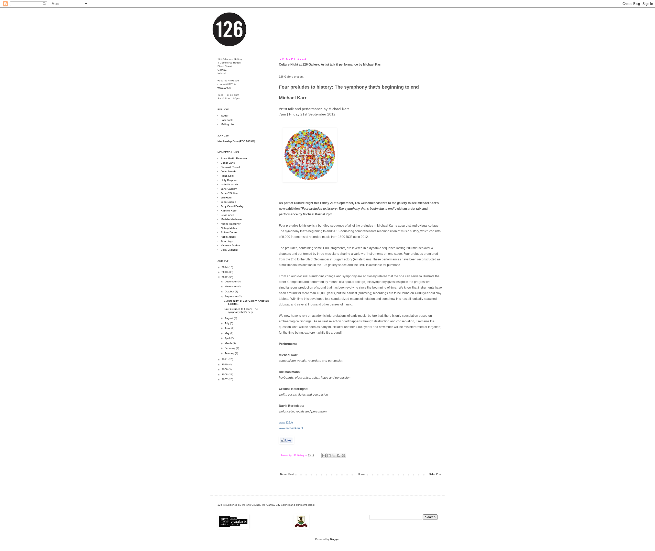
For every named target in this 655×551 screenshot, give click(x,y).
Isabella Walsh (229, 184)
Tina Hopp (227, 241)
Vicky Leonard (229, 249)
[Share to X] (333, 455)
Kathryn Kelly (228, 210)
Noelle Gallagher (231, 223)
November (231, 286)
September (231, 296)
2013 (225, 272)
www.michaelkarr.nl (291, 428)
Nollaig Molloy (229, 228)
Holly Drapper (229, 180)
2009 (225, 369)
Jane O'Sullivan (230, 193)
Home (361, 474)
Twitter (224, 115)
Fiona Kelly (227, 175)
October (230, 291)
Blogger (334, 539)
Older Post (435, 474)
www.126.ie (286, 422)
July (227, 323)
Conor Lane (228, 162)
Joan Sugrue (228, 201)
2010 (225, 364)
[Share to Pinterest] (343, 455)
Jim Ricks (226, 197)
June (228, 328)
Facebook (227, 120)
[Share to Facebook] (338, 455)
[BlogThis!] (328, 455)
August (229, 318)
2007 (225, 379)
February (230, 348)
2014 (225, 267)
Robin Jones (228, 236)
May (227, 333)
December (231, 281)
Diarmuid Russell (230, 167)
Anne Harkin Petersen (234, 158)
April (228, 338)
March (229, 343)
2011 (225, 359)
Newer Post (287, 474)
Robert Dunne (229, 232)
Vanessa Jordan (230, 245)
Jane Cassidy (229, 188)
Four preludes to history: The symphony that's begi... (241, 310)
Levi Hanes (227, 215)
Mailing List (227, 124)
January (230, 353)
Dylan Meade (228, 171)
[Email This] (323, 455)
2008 (225, 374)
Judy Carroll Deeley (232, 206)
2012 (225, 277)
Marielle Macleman (232, 219)
